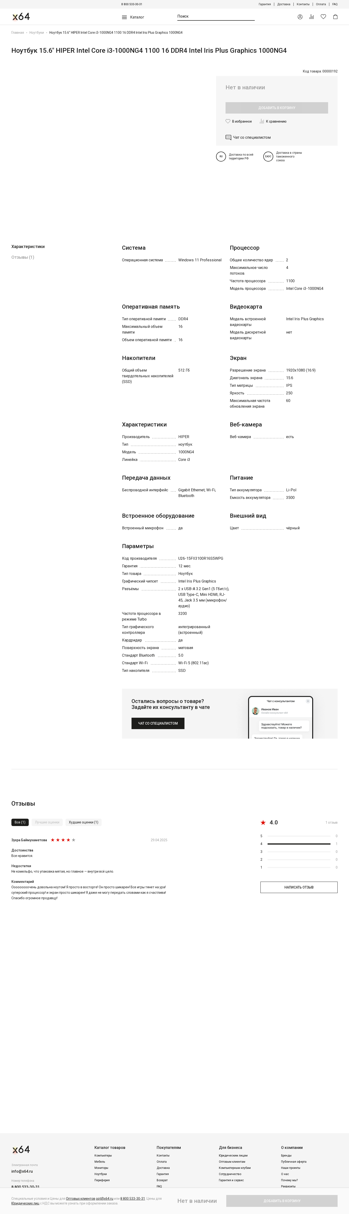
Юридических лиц (25, 1203)
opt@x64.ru (104, 1198)
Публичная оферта (294, 1161)
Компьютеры (103, 1155)
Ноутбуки (36, 32)
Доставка (283, 4)
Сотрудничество (230, 1174)
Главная (17, 32)
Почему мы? (289, 1180)
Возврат (162, 1180)
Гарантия (265, 4)
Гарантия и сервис (231, 1180)
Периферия (102, 1180)
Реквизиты (288, 1186)
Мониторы (101, 1168)
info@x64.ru (22, 1171)
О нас (285, 1174)
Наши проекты (290, 1168)
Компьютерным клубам (235, 1168)
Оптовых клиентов (80, 1198)
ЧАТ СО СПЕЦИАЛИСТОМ (158, 723)
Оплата (321, 4)
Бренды (286, 1155)
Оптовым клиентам (232, 1161)
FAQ (335, 4)
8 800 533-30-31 (131, 4)
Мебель (99, 1161)
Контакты (303, 4)
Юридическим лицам (233, 1155)
